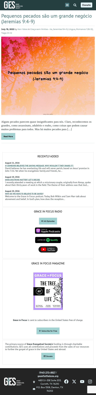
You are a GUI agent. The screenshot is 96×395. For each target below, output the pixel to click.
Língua (71, 29)
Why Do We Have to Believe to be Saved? (24, 193)
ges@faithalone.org (48, 375)
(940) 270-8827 (47, 372)
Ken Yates (23, 29)
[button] (67, 5)
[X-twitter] (74, 381)
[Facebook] (66, 381)
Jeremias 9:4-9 (60, 29)
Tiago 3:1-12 (6, 33)
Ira (51, 29)
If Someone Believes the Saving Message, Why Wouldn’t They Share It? (39, 165)
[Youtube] (82, 381)
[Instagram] (90, 381)
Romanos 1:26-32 (84, 29)
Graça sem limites (39, 29)
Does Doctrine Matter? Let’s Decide (22, 179)
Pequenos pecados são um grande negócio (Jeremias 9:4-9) (46, 18)
